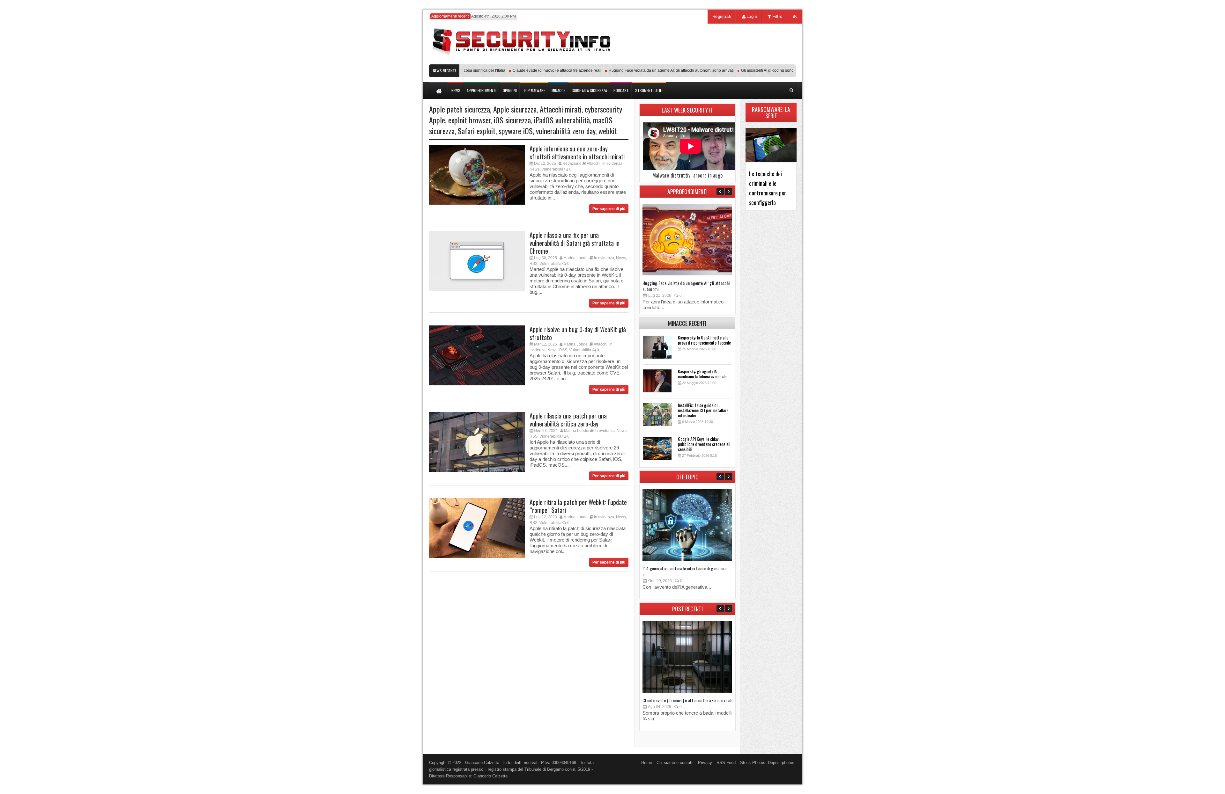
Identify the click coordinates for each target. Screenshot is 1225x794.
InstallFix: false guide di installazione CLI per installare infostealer (703, 410)
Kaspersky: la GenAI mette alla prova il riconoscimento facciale (704, 340)
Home (646, 762)
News (534, 169)
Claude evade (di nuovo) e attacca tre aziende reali (538, 70)
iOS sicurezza (512, 120)
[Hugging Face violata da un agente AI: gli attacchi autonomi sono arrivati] (687, 274)
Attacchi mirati (561, 109)
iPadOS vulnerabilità (562, 120)
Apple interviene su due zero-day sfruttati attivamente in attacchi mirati (577, 152)
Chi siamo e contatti (675, 762)
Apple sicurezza (515, 109)
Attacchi (593, 163)
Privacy (705, 762)
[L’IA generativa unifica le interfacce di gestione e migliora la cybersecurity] (687, 559)
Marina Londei (576, 258)
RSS (534, 263)
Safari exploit (476, 130)
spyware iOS (516, 130)
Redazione (572, 163)
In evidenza (612, 163)
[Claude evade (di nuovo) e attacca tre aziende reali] (687, 691)
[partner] (753, 61)
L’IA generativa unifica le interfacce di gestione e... (684, 571)
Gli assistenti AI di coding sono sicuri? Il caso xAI (764, 70)
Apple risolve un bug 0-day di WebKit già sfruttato (578, 333)
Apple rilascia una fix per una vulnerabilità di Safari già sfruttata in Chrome (575, 243)
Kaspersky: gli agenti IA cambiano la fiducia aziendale (702, 374)
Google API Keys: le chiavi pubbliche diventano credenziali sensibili (704, 443)
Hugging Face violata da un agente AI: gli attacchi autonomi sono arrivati (652, 70)
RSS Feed (726, 762)
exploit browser (469, 120)
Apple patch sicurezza (459, 109)
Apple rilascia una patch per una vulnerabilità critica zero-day (568, 419)
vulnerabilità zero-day (565, 130)
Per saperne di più (608, 209)
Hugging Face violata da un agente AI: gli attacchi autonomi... (686, 286)
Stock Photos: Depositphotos (767, 762)
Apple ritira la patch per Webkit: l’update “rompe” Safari (578, 506)
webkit (607, 130)
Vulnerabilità (552, 169)
